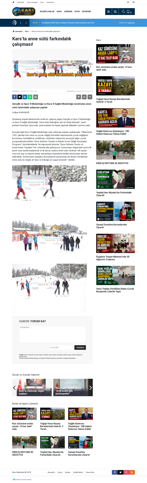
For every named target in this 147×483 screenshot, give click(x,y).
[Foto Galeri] (133, 2)
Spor (77, 11)
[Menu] (108, 12)
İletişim (67, 472)
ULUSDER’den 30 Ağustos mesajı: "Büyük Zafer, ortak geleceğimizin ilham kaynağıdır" (71, 22)
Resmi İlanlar (47, 11)
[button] (78, 97)
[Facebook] (14, 97)
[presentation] (20, 22)
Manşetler (21, 2)
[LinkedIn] (25, 97)
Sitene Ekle (50, 2)
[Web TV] (128, 2)
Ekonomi (86, 11)
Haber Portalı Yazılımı (24, 479)
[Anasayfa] (13, 2)
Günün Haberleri (32, 2)
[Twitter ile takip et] (120, 472)
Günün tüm (127, 23)
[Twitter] (19, 97)
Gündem (68, 11)
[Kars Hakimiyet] (23, 11)
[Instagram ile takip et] (126, 472)
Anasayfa (18, 31)
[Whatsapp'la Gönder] (30, 97)
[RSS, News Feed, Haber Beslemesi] (132, 472)
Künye (60, 472)
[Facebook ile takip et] (115, 472)
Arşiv (42, 2)
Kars (59, 11)
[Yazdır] (35, 97)
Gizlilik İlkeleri (78, 472)
